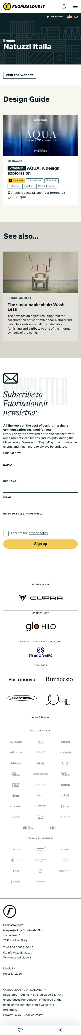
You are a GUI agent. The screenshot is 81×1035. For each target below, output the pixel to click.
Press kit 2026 (12, 973)
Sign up (40, 544)
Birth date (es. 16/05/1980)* (23, 514)
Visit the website (20, 75)
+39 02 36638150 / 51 (20, 947)
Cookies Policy (33, 1015)
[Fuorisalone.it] (24, 6)
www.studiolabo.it (19, 957)
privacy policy (38, 533)
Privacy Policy (12, 1015)
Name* (7, 465)
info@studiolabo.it (20, 952)
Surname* (10, 481)
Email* (8, 498)
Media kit (9, 968)
